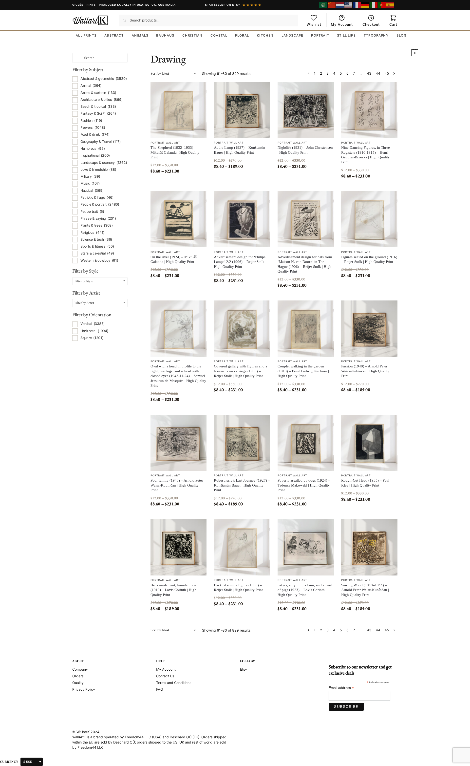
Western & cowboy (99, 260)
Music (90, 183)
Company (80, 669)
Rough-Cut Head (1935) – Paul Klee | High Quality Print (365, 482)
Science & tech (96, 239)
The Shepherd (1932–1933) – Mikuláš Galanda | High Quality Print (174, 152)
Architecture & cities (101, 99)
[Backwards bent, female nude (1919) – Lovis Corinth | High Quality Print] (178, 547)
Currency (9, 761)
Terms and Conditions (173, 683)
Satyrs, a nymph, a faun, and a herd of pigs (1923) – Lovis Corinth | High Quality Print (305, 590)
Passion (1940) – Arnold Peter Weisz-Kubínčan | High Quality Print (365, 371)
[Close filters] (129, 55)
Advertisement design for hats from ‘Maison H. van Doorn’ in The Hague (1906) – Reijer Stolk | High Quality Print (305, 264)
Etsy (243, 669)
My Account (342, 24)
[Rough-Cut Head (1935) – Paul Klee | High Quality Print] (369, 443)
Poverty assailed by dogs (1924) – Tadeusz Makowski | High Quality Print (304, 485)
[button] (414, 45)
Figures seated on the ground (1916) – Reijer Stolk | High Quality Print (369, 259)
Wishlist (314, 24)
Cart (393, 24)
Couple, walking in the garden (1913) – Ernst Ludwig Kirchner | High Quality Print (303, 371)
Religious (92, 232)
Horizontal (94, 331)
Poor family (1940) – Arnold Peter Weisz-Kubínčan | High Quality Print (176, 485)
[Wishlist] (199, 89)
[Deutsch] (365, 5)
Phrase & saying (98, 218)
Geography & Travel (100, 141)
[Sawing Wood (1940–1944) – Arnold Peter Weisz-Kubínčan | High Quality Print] (369, 547)
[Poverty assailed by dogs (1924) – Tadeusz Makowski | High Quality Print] (306, 443)
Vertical (92, 323)
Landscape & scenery (103, 162)
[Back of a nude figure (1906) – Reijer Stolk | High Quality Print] (242, 547)
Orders (77, 676)
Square (91, 338)
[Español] (390, 5)
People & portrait (99, 204)
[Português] (382, 5)
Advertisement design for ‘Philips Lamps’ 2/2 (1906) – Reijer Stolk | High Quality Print (240, 262)
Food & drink (95, 134)
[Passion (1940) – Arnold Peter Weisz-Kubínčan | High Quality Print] (369, 328)
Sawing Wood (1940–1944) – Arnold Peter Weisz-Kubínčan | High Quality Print (365, 590)
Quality (78, 683)
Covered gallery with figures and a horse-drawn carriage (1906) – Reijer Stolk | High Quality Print (240, 371)
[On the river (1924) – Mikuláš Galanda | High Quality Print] (178, 219)
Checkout (371, 24)
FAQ (159, 689)
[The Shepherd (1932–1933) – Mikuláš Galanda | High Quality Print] (178, 110)
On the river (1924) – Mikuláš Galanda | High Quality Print (173, 259)
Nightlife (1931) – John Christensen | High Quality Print (305, 150)
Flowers (92, 127)
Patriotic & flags (96, 197)
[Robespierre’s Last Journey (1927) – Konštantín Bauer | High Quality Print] (242, 443)
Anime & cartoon (98, 92)
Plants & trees (96, 225)
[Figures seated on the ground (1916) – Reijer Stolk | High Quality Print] (369, 219)
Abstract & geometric (103, 78)
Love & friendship (98, 169)
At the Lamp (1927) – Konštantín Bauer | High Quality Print (239, 150)
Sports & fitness (97, 246)
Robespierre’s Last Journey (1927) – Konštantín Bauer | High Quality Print (242, 485)
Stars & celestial (97, 253)
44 (378, 73)
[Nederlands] (340, 5)
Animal (90, 85)
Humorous (92, 148)
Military (90, 176)
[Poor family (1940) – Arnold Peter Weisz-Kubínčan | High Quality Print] (178, 443)
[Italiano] (374, 5)
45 (387, 73)
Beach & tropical (98, 106)
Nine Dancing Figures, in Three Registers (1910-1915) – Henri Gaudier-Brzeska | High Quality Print (365, 155)
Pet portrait (92, 211)
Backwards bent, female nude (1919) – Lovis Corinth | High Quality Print (173, 590)
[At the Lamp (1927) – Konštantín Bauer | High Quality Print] (242, 110)
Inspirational (95, 155)
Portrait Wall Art (165, 142)
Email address (341, 687)
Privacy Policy (83, 689)
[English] (348, 5)
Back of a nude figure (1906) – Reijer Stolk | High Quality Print (238, 587)
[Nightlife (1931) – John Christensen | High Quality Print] (306, 110)
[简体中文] (332, 5)
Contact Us (165, 676)
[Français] (357, 5)
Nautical (92, 190)
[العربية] (323, 5)
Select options (178, 181)
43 (369, 73)
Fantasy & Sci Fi (98, 113)
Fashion (91, 120)
